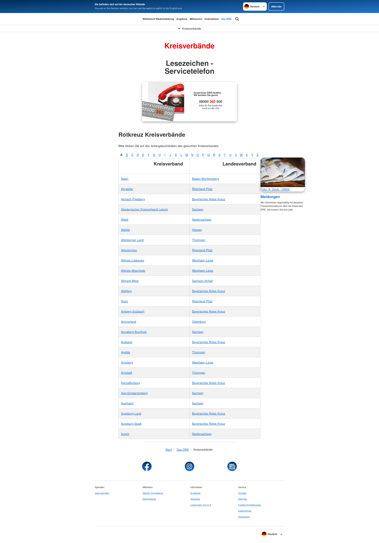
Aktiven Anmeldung (153, 493)
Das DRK (226, 19)
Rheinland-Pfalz (202, 189)
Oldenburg (199, 321)
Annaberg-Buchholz (134, 332)
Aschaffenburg (130, 383)
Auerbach (127, 403)
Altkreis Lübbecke (132, 260)
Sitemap (242, 499)
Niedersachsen (202, 219)
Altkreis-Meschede (133, 270)
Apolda (125, 352)
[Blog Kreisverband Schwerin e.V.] (232, 466)
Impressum (244, 516)
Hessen (197, 229)
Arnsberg (127, 362)
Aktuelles (195, 499)
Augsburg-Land (131, 413)
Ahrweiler (127, 189)
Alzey (124, 301)
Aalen (124, 178)
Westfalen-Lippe (202, 260)
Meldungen (270, 196)
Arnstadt (126, 372)
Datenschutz (244, 511)
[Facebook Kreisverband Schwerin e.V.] (147, 466)
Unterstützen (211, 19)
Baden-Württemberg (205, 178)
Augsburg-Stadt (131, 423)
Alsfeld (125, 229)
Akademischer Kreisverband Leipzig (144, 209)
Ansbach (126, 342)
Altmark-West (130, 281)
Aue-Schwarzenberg (134, 393)
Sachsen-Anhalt (202, 281)
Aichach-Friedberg (133, 199)
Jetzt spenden (102, 493)
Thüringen (198, 240)
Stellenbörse (149, 499)
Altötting (126, 291)
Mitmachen (196, 19)
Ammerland (128, 321)
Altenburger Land (132, 240)
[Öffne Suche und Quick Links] (237, 19)
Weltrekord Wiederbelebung (158, 19)
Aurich (125, 434)
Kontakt (242, 493)
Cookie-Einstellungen (249, 505)
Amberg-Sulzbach (132, 311)
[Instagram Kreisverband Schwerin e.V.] (189, 466)
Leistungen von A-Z (200, 505)
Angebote (181, 19)
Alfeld (124, 219)
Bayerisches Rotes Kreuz (208, 199)
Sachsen (197, 209)
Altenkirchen (129, 250)
